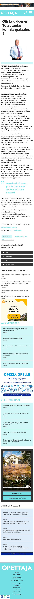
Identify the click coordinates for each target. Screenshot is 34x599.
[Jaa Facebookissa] (2, 597)
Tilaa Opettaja (17, 589)
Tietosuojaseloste (17, 583)
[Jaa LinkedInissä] (8, 596)
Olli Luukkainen (8, 240)
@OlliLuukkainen (16, 230)
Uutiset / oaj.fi (10, 506)
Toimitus (16, 585)
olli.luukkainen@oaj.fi (9, 227)
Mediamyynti (17, 587)
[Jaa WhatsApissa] (5, 596)
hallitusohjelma (21, 236)
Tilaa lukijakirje (16, 594)
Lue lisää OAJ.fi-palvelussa (17, 554)
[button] (17, 252)
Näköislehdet (17, 592)
